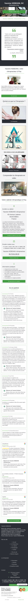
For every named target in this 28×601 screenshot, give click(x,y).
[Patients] (14, 138)
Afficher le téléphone (15, 577)
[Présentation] (14, 113)
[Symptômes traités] (14, 161)
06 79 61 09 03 (14, 254)
